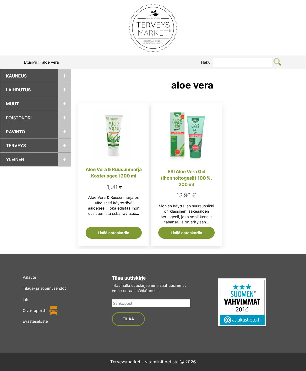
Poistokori (19, 117)
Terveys (16, 145)
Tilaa (128, 318)
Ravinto (15, 131)
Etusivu (30, 62)
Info (26, 299)
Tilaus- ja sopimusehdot (44, 288)
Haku (205, 62)
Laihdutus (18, 89)
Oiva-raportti (34, 310)
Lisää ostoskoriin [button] (113, 232)
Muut (12, 103)
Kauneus (16, 75)
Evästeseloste (35, 321)
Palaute (29, 277)
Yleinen (15, 159)
